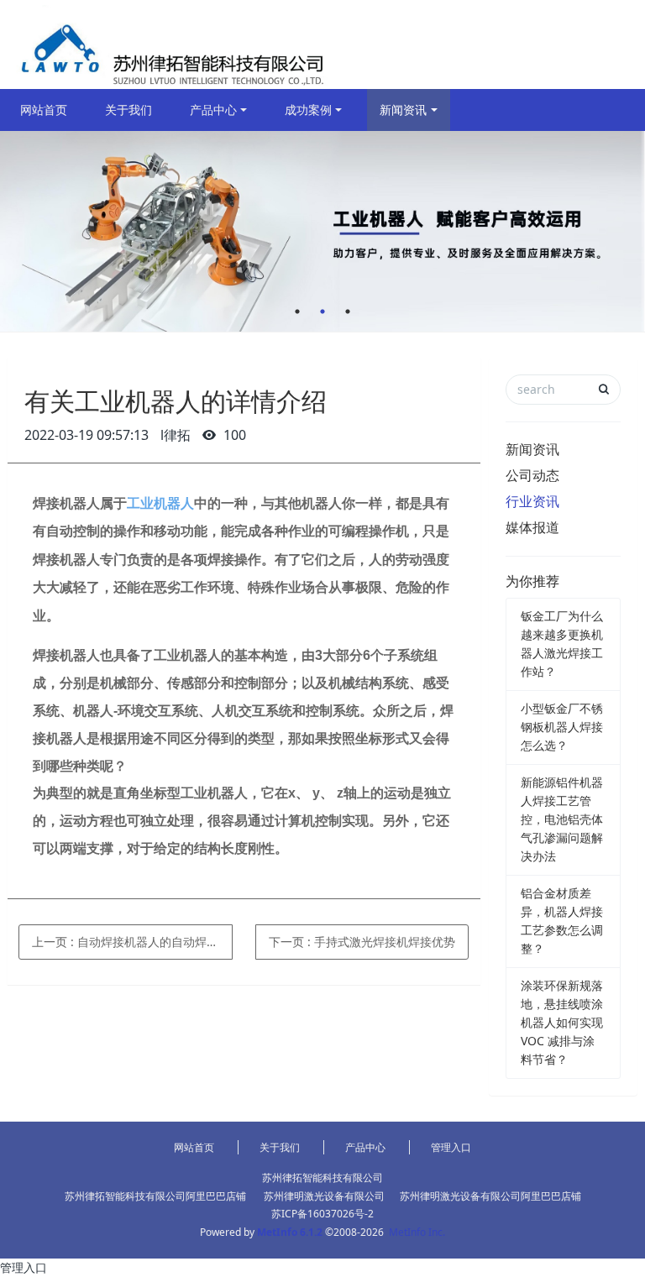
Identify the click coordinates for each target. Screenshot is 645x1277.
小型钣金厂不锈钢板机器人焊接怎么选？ (562, 726)
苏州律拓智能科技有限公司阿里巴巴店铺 (155, 1196)
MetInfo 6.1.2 (289, 1232)
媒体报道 (532, 527)
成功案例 (308, 110)
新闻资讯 (403, 110)
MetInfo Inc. (417, 1232)
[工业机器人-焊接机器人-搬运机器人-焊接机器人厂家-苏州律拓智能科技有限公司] (169, 44)
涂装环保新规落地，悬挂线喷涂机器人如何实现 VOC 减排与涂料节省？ (562, 1022)
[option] (322, 231)
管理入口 (451, 1147)
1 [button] (297, 311)
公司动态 (532, 475)
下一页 (362, 942)
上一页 (132, 942)
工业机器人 (160, 503)
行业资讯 (532, 501)
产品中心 (213, 110)
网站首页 (43, 110)
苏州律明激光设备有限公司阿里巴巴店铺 (490, 1196)
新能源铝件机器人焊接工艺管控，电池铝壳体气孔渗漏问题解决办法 (562, 819)
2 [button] (322, 311)
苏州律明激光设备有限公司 (324, 1196)
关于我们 (128, 110)
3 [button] (347, 311)
